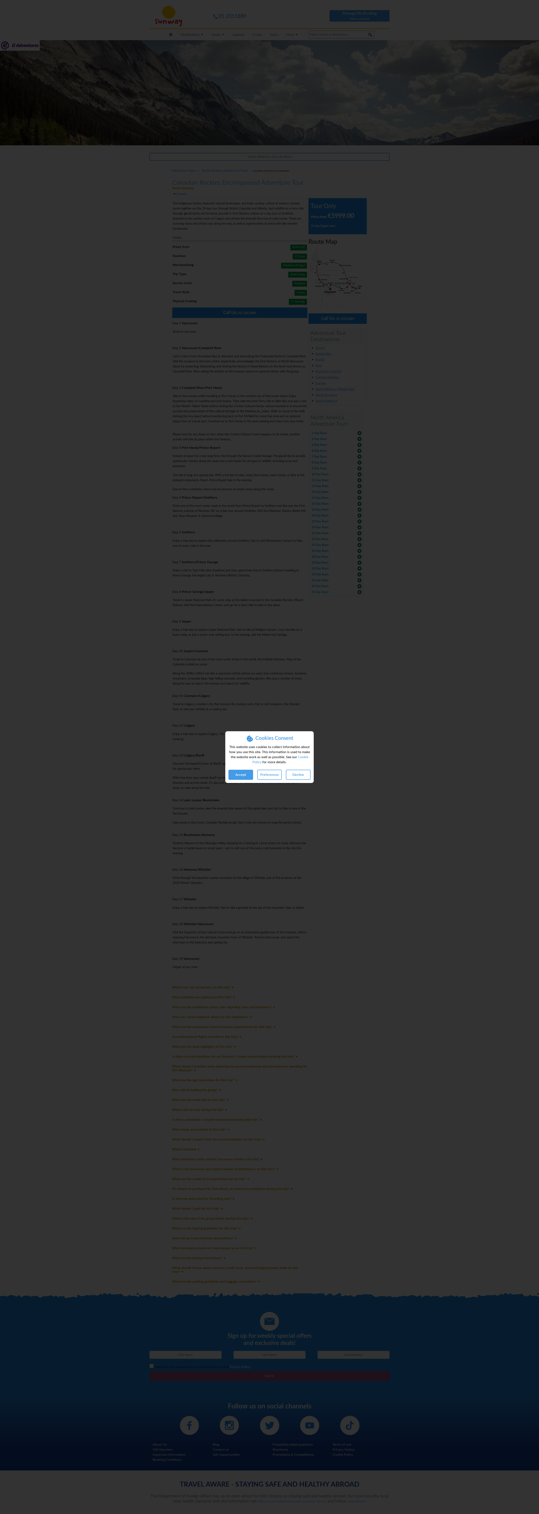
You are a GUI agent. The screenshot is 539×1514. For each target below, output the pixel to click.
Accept (240, 774)
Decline (298, 774)
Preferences (269, 774)
